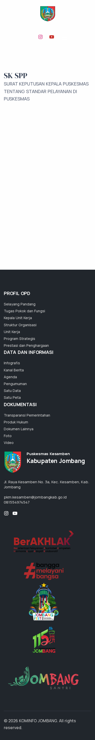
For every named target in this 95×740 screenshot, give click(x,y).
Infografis (12, 362)
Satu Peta (12, 397)
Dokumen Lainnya (18, 428)
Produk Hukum (16, 422)
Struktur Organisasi (20, 324)
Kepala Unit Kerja (18, 317)
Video (9, 442)
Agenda (10, 376)
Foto (8, 435)
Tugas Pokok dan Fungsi (24, 310)
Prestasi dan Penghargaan (26, 345)
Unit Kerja (12, 331)
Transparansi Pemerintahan (27, 415)
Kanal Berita (14, 370)
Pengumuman (15, 383)
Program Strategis (19, 338)
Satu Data (12, 390)
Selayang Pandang (19, 304)
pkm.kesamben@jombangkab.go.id (35, 497)
